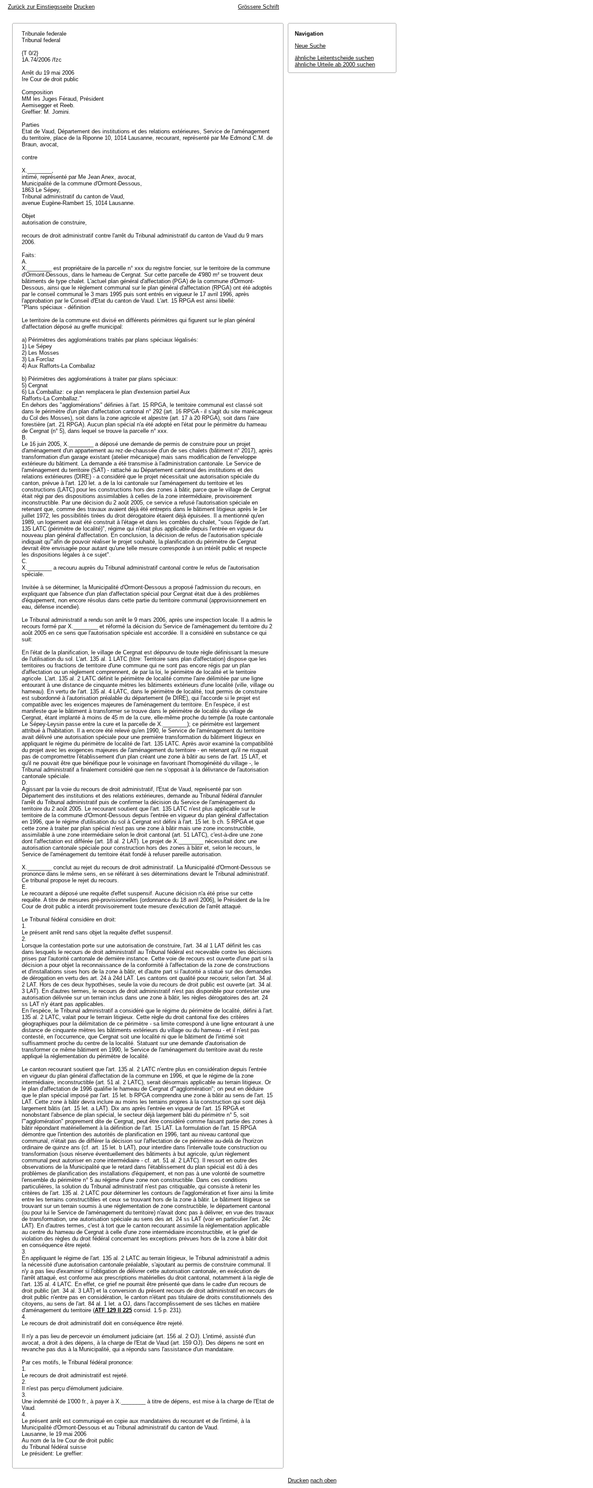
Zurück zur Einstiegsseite (40, 6)
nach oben (323, 1480)
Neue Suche (310, 46)
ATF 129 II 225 (113, 1310)
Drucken (84, 6)
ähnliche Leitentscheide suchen (334, 58)
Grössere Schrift (258, 6)
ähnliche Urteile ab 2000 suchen (335, 64)
